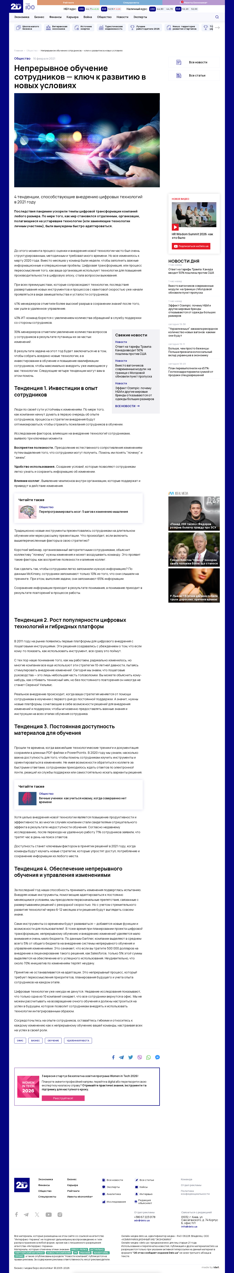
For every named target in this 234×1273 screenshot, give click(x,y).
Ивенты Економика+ (193, 2)
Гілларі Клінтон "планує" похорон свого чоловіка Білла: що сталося (194, 561)
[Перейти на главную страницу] (16, 6)
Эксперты (140, 17)
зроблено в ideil (210, 1267)
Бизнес (39, 17)
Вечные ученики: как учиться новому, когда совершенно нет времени (83, 800)
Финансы (55, 17)
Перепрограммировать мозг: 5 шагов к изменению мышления (83, 512)
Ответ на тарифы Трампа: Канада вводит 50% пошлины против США (133, 350)
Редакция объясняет (145, 1202)
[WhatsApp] (148, 1057)
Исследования (116, 1201)
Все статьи (197, 75)
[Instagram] (59, 1214)
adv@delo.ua (142, 1220)
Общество (104, 17)
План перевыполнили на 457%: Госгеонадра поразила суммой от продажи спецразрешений (190, 371)
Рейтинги (68, 2)
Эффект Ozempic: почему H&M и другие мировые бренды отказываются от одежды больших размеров (134, 393)
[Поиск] (217, 17)
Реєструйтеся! (63, 1098)
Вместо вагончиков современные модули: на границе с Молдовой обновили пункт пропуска (133, 370)
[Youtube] (48, 1214)
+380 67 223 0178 (144, 1217)
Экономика (21, 17)
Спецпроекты (131, 2)
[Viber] (139, 1057)
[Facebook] (113, 1057)
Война (88, 17)
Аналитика (114, 1194)
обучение (53, 1040)
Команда (186, 1179)
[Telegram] (121, 1057)
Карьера (72, 17)
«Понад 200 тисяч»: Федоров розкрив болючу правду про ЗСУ (193, 525)
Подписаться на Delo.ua (193, 246)
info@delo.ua (189, 1226)
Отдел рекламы (191, 1185)
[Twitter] (130, 1057)
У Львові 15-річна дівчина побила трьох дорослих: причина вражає (194, 597)
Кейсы (144, 1187)
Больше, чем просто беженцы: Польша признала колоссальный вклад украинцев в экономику (190, 351)
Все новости (125, 406)
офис (20, 1040)
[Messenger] (157, 1057)
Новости (122, 17)
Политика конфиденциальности (195, 1192)
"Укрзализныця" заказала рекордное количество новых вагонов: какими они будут (193, 332)
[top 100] (30, 6)
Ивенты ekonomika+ (80, 1196)
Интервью (146, 1194)
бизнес (35, 1040)
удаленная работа (78, 1040)
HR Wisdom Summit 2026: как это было (192, 236)
